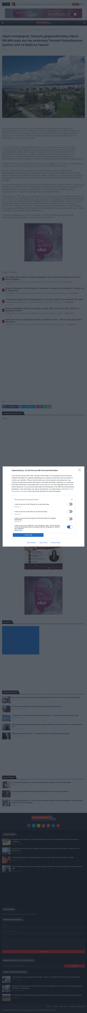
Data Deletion (31, 542)
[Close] (80, 471)
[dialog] (43, 506)
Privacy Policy (55, 542)
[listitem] (43, 499)
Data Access (43, 542)
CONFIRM (28, 535)
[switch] (70, 504)
